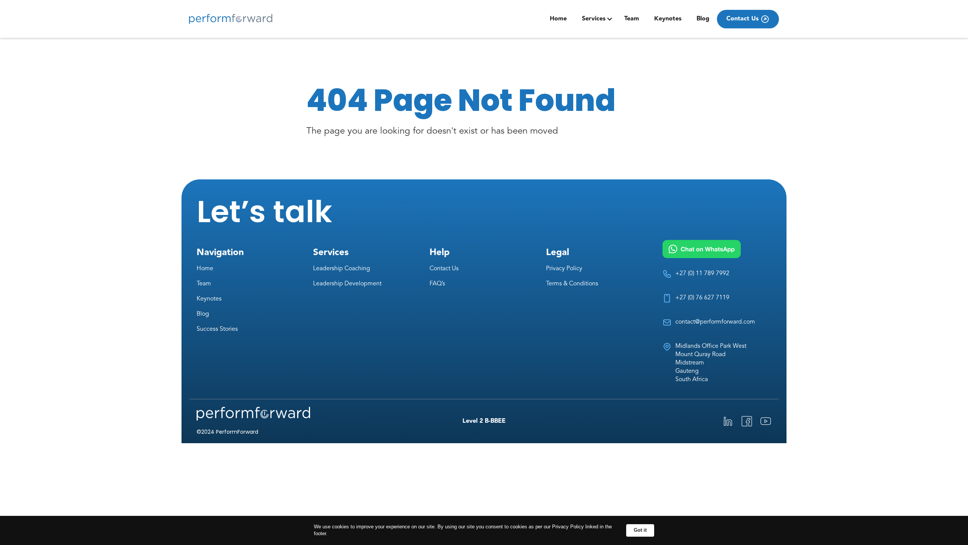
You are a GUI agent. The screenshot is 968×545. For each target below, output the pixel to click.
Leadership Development (347, 284)
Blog (703, 18)
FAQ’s (437, 284)
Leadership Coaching (341, 269)
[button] (597, 19)
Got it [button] (640, 530)
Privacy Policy (564, 269)
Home (558, 18)
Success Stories (217, 329)
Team (631, 18)
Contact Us (444, 269)
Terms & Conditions (572, 284)
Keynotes (667, 18)
